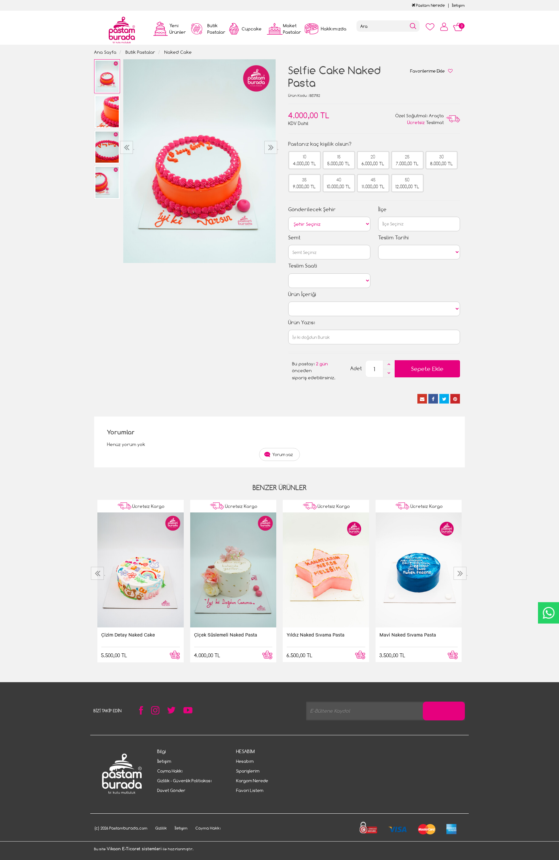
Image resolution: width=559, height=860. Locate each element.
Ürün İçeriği (302, 294)
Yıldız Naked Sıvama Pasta (316, 634)
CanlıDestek (548, 613)
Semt (294, 238)
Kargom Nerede (252, 780)
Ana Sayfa (105, 52)
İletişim (458, 5)
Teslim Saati (302, 266)
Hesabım (245, 761)
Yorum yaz (282, 454)
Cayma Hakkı (170, 771)
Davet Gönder (171, 790)
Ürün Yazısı (301, 322)
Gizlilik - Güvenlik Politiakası (184, 780)
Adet (356, 368)
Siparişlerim (247, 771)
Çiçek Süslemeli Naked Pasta (225, 634)
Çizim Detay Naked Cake (128, 634)
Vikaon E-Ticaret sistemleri (134, 849)
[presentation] (127, 147)
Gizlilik (161, 828)
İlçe (382, 209)
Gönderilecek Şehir (312, 209)
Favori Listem (249, 790)
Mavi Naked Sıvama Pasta (407, 634)
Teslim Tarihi (393, 238)
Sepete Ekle (427, 368)
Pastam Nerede (430, 5)
